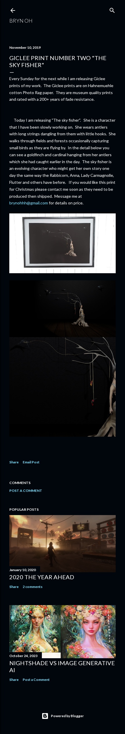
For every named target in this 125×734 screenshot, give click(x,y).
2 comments (32, 586)
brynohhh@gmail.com (28, 202)
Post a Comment (25, 490)
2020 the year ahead (41, 576)
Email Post (31, 462)
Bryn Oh (21, 20)
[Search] (112, 9)
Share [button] (14, 462)
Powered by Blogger (67, 716)
